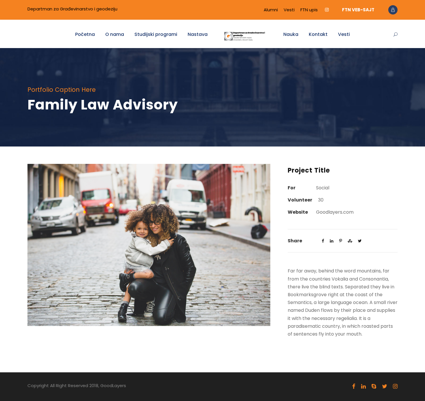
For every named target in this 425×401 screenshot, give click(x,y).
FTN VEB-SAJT (358, 10)
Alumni (271, 10)
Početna (85, 34)
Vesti (289, 10)
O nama (114, 34)
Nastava (198, 34)
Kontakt (318, 34)
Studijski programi (155, 34)
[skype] (374, 386)
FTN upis (309, 10)
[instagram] (327, 10)
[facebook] (353, 386)
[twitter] (384, 386)
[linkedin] (363, 386)
